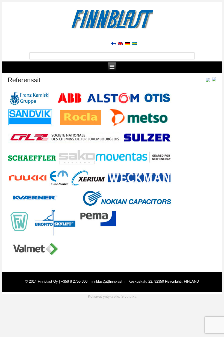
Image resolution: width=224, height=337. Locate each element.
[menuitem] (112, 43)
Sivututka (128, 296)
